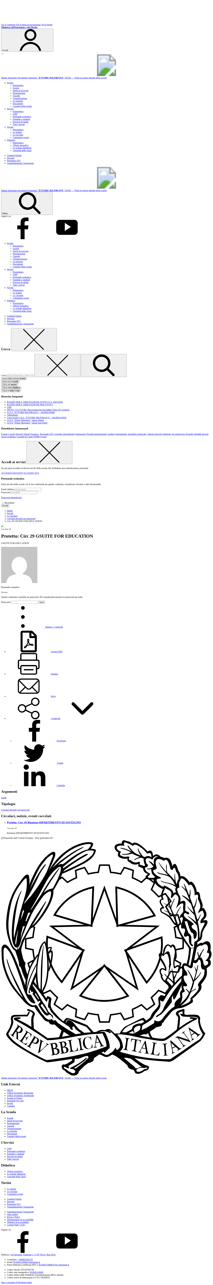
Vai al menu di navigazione (28, 24)
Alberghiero (12, 415)
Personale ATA (14, 160)
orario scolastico (8, 437)
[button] (55, 718)
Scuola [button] (10, 83)
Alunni (26, 434)
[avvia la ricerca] (104, 365)
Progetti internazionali (96, 434)
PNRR (37, 437)
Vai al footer (46, 24)
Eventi (43, 437)
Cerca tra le (10, 382)
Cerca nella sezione (13, 378)
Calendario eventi (21, 137)
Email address (7, 489)
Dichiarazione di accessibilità (20, 1219)
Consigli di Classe (25, 437)
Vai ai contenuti (8, 24)
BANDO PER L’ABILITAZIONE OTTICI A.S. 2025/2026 (35, 402)
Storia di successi (20, 90)
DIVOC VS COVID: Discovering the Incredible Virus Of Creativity (38, 410)
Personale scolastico (22, 116)
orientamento (121, 434)
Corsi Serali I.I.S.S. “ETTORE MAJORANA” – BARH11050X (37, 417)
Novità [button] (10, 127)
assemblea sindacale (137, 434)
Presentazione (19, 93)
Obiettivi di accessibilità (18, 1222)
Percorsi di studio (21, 122)
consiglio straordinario (64, 434)
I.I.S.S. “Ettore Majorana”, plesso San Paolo (27, 423)
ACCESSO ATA (31, 473)
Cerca (4, 375)
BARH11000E (36, 1272)
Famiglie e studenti (21, 119)
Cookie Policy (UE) (16, 1225)
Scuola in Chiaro (14, 1098)
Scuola (16, 88)
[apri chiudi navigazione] (2, 53)
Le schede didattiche (22, 148)
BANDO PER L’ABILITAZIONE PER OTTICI (30, 404)
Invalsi (10, 1103)
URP (15, 114)
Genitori (111, 434)
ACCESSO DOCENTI (12, 473)
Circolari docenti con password (15, 810)
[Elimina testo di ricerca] (57, 365)
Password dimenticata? (11, 497)
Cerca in (11, 391)
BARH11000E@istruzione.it (26, 1262)
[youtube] (67, 238)
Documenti (18, 103)
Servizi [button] (10, 109)
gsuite (4, 797)
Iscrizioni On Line (15, 1101)
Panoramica (18, 85)
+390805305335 (25, 1259)
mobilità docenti (201, 434)
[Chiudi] (34, 339)
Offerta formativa (21, 145)
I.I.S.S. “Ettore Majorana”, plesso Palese (25, 420)
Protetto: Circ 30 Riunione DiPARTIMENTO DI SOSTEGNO (44, 822)
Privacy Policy (13, 1217)
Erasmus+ (34, 434)
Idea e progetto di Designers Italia (16, 1282)
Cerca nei (9, 385)
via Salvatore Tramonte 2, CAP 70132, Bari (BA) (33, 1254)
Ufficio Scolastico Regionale (20, 1093)
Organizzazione (20, 98)
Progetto (189, 434)
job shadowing (178, 434)
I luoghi (16, 96)
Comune (11, 1106)
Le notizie (17, 132)
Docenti (10, 158)
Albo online (12, 1214)
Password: (6, 602)
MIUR (10, 1090)
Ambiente (166, 434)
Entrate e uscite (8, 434)
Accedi (5, 506)
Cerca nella (11, 388)
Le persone (18, 101)
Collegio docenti (154, 434)
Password (5, 492)
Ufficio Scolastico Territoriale (20, 1095)
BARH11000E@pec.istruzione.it (54, 1265)
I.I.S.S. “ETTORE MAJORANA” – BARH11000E (31, 412)
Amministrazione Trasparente (20, 163)
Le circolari (18, 135)
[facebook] (23, 238)
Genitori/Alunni (14, 155)
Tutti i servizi (19, 124)
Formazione (80, 434)
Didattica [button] (11, 140)
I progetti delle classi (22, 150)
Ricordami (9, 503)
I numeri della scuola (22, 106)
